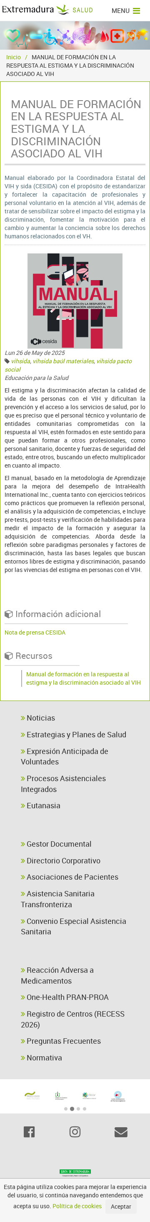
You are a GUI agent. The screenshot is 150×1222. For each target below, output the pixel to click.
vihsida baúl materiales (63, 361)
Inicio (13, 57)
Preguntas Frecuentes (63, 1041)
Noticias (40, 718)
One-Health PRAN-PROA (67, 997)
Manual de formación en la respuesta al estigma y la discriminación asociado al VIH (83, 678)
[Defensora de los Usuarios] (32, 1095)
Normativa (43, 1057)
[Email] (121, 1132)
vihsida (20, 361)
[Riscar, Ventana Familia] (89, 1095)
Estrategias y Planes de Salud (75, 734)
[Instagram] (75, 1132)
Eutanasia (42, 805)
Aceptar (121, 1206)
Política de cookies (77, 1206)
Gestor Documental (58, 844)
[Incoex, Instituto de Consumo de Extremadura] (61, 1096)
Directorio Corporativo (62, 860)
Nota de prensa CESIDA (35, 632)
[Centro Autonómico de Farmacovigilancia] (118, 1096)
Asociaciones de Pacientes (71, 877)
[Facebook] (29, 1132)
